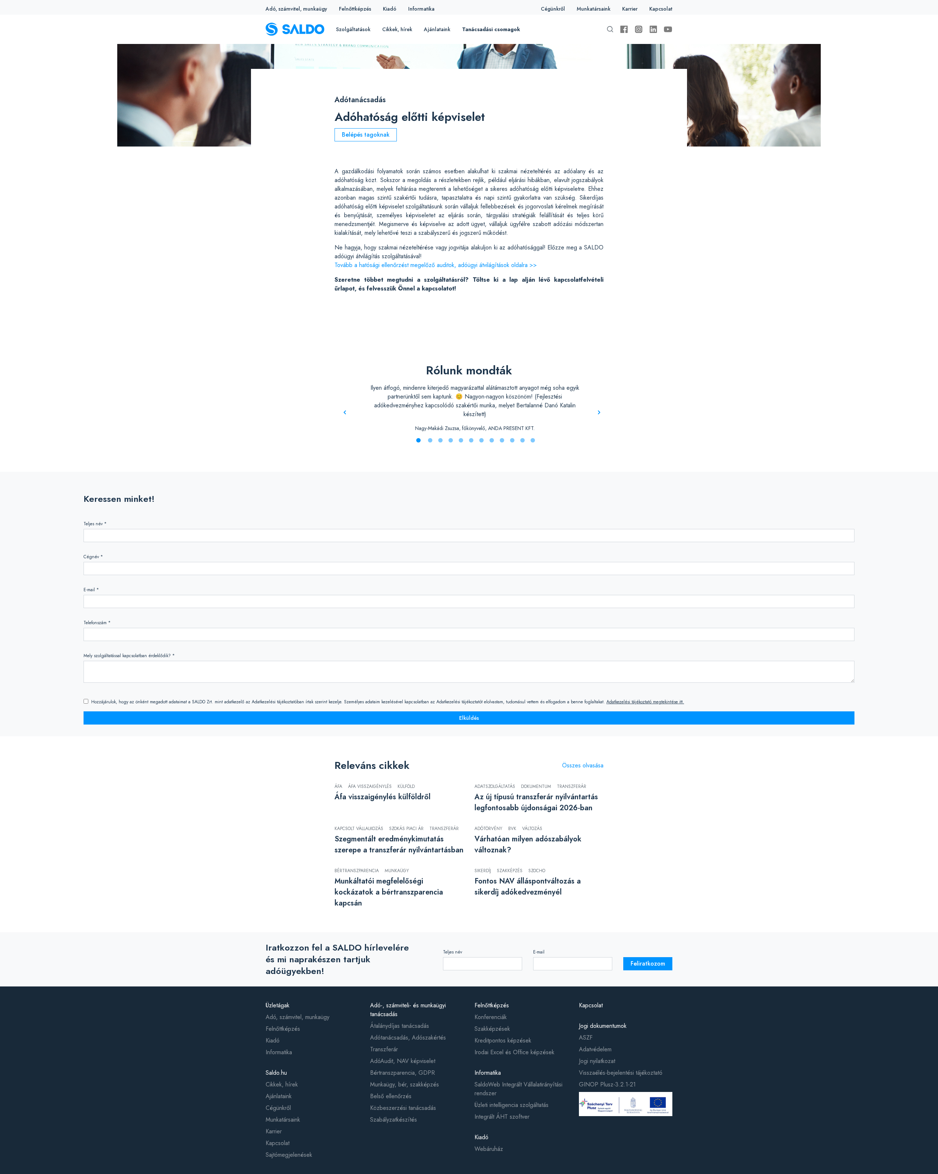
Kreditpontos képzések (502, 1040)
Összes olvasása (582, 765)
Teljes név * (95, 524)
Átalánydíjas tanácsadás (399, 1026)
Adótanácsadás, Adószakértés (408, 1037)
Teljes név (452, 952)
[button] (418, 440)
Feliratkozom (648, 963)
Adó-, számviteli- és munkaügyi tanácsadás (408, 1009)
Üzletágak (277, 1005)
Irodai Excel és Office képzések (514, 1052)
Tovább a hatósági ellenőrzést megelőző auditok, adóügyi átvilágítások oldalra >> (436, 265)
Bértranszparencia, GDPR (402, 1073)
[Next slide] (599, 413)
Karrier (630, 8)
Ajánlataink (437, 29)
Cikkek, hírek (397, 29)
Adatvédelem (595, 1049)
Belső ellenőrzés (390, 1096)
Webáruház (488, 1149)
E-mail (538, 952)
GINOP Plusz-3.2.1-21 (607, 1084)
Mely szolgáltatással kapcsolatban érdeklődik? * (129, 655)
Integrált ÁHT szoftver (501, 1116)
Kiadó (389, 8)
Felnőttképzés (355, 8)
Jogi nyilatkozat (597, 1061)
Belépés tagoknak (365, 134)
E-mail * (91, 589)
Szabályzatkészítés (393, 1119)
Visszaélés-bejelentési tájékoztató (620, 1073)
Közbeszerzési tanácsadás (403, 1108)
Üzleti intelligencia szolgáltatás (511, 1105)
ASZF (585, 1037)
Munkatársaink (593, 8)
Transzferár (384, 1049)
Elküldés (469, 718)
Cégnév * (93, 556)
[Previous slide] (344, 413)
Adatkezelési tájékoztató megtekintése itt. (645, 702)
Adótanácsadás (360, 100)
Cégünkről (553, 8)
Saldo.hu (276, 1073)
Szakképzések (492, 1029)
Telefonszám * (97, 622)
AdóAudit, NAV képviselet (402, 1061)
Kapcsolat (660, 8)
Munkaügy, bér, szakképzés (404, 1084)
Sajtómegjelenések (289, 1155)
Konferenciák (490, 1017)
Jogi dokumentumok (603, 1026)
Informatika (421, 8)
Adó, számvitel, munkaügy (296, 8)
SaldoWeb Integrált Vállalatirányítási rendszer (518, 1088)
